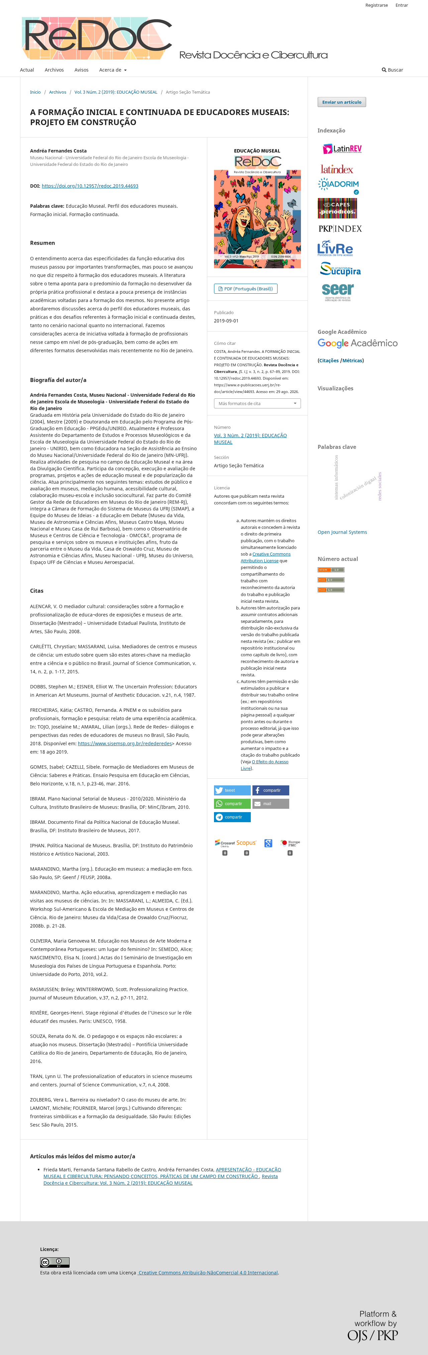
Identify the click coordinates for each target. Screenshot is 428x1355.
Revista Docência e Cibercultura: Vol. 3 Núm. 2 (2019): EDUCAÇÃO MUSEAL (160, 1179)
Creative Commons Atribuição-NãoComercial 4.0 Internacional (207, 1272)
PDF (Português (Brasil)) (248, 289)
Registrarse (376, 5)
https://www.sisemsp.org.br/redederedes (125, 743)
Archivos (54, 70)
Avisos (82, 70)
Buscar (395, 70)
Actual (27, 70)
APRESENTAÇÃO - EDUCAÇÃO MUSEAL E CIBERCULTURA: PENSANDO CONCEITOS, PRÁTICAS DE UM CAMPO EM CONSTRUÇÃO (162, 1172)
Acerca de (111, 70)
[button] (232, 790)
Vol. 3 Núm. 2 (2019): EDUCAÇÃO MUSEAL (116, 92)
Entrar (402, 5)
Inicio (35, 92)
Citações (329, 360)
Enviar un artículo (341, 102)
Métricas (352, 360)
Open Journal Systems (342, 532)
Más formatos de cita (239, 403)
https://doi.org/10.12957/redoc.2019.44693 (90, 186)
